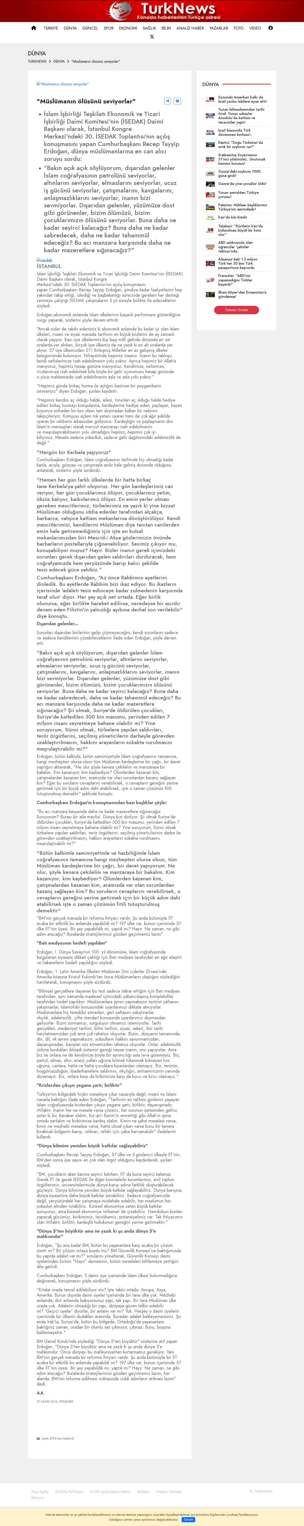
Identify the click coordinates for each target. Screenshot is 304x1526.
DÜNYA (59, 61)
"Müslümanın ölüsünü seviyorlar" (95, 61)
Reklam (143, 1492)
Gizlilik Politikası (69, 1492)
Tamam (188, 1519)
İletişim (37, 1498)
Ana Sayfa (39, 1492)
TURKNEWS (37, 61)
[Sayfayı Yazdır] (177, 101)
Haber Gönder (169, 1492)
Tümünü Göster (236, 309)
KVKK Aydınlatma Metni (110, 1492)
